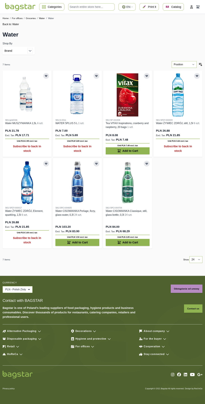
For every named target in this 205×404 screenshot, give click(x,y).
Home (6, 18)
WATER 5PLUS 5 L (66, 123)
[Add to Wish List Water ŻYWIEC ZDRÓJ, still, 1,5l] (197, 76)
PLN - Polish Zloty (15, 289)
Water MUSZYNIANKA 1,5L (21, 123)
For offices (17, 18)
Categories (55, 6)
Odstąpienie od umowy (186, 288)
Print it (152, 6)
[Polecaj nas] (199, 374)
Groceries (31, 18)
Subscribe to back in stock (27, 148)
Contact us (193, 308)
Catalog (176, 6)
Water (42, 18)
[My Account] (191, 7)
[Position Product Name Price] (184, 64)
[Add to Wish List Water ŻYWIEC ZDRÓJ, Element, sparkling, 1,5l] (46, 164)
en (128, 6)
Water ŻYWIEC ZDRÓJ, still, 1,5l (175, 123)
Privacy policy (9, 389)
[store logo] (20, 7)
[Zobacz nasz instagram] (173, 374)
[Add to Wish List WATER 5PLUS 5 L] (96, 76)
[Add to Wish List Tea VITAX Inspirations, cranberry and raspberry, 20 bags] (147, 76)
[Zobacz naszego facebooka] (179, 374)
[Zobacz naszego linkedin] (185, 374)
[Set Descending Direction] (200, 64)
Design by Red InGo (193, 389)
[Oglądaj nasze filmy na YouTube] (192, 374)
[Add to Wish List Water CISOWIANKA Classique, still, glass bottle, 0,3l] (147, 164)
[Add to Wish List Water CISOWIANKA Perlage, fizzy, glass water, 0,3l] (96, 164)
